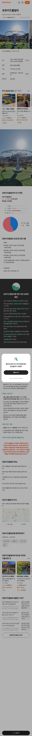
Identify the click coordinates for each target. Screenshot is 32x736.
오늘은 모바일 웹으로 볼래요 (16, 378)
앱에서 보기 (16, 372)
